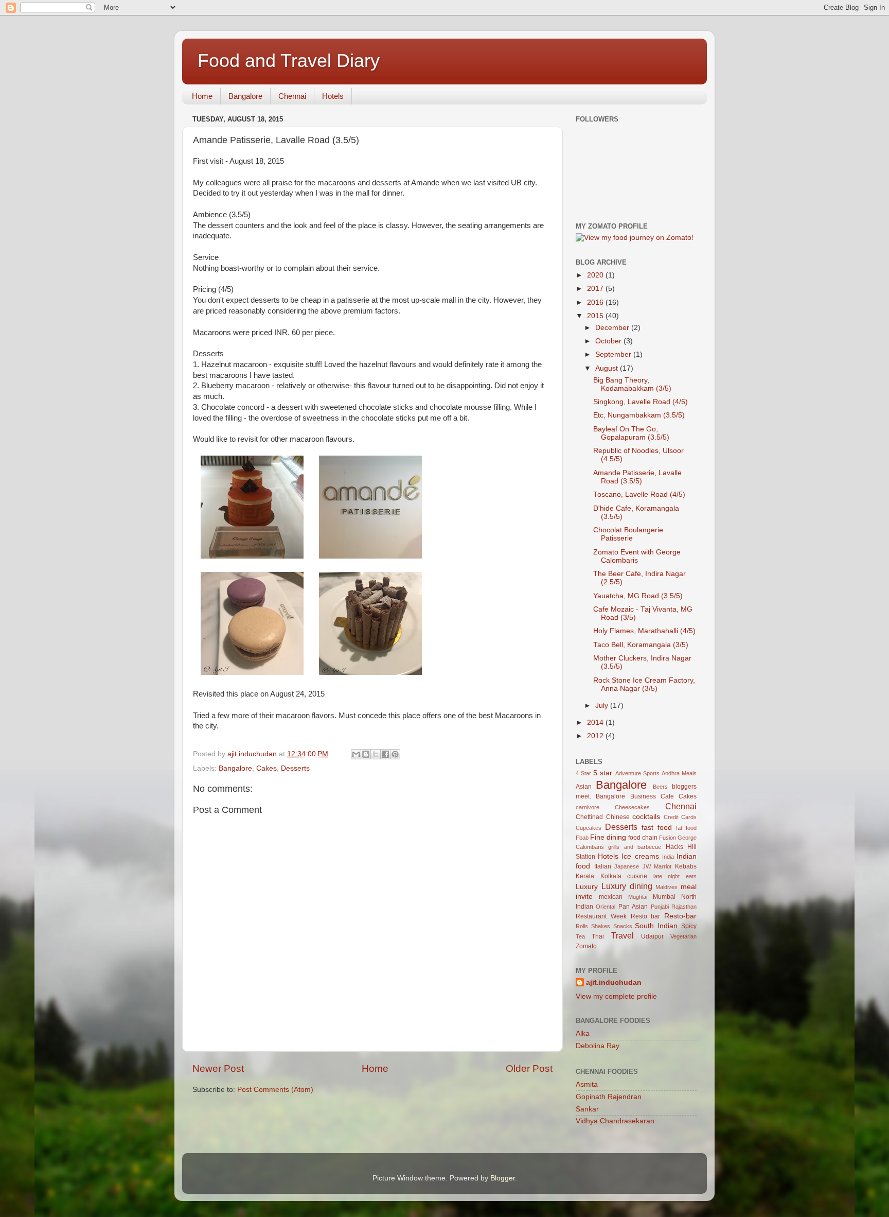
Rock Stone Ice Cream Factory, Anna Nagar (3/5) (644, 684)
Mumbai (664, 896)
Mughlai (637, 897)
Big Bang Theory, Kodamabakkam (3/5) (632, 384)
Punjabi (660, 906)
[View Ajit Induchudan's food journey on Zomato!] (635, 237)
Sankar (587, 1109)
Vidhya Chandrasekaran (615, 1121)
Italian (602, 866)
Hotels (333, 96)
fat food (686, 828)
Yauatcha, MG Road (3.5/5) (638, 596)
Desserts (295, 768)
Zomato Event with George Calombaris (637, 556)
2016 (596, 302)
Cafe (667, 796)
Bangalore (245, 96)
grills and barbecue (634, 847)
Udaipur (652, 936)
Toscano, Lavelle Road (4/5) (639, 494)
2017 (596, 288)
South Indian (656, 926)
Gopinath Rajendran (609, 1097)
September (614, 354)
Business (643, 796)
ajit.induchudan (614, 982)
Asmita (587, 1084)
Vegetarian (683, 936)
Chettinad (589, 817)
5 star (602, 773)
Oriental (605, 906)
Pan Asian (633, 906)
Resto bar (646, 916)
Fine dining (608, 837)
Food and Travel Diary (289, 60)
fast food (657, 827)
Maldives (666, 887)
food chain (642, 837)
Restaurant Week (601, 916)
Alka (583, 1033)
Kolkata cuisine (624, 876)
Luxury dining (626, 886)
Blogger (502, 1178)
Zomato (586, 946)
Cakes (266, 768)
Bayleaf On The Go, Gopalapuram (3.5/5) (631, 433)
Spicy (689, 926)
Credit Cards (680, 817)
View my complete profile (616, 996)
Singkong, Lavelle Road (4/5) (640, 402)
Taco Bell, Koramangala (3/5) (640, 645)
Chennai (292, 96)
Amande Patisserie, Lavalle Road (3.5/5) (637, 477)
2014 (596, 722)
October (609, 341)
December (613, 328)
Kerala (585, 876)
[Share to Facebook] (385, 754)
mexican (611, 896)
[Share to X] (375, 754)
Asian (584, 786)
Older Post (529, 1068)
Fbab (582, 837)
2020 (596, 275)
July (602, 705)
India (668, 857)
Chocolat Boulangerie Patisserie (628, 534)
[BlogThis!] (366, 754)
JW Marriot (657, 866)
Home (202, 96)
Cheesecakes (632, 807)
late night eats (675, 876)
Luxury (587, 887)
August (607, 368)
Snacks (622, 926)
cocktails (646, 817)
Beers (660, 787)
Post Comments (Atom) (275, 1089)
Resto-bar (680, 916)
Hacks (674, 846)
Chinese (618, 817)
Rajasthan (684, 906)
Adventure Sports (637, 773)
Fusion (667, 837)
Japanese (626, 866)
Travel (622, 935)
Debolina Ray (597, 1046)
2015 (596, 316)
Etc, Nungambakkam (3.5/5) (639, 415)
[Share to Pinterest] (395, 754)
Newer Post (218, 1068)
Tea (580, 936)
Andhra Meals (679, 773)
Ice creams (640, 856)
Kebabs (686, 866)
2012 (596, 736)
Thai (598, 936)
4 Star (583, 773)
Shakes (600, 926)
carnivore (587, 807)
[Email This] (356, 754)
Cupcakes (588, 828)
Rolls (582, 926)
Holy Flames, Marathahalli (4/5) (644, 631)
